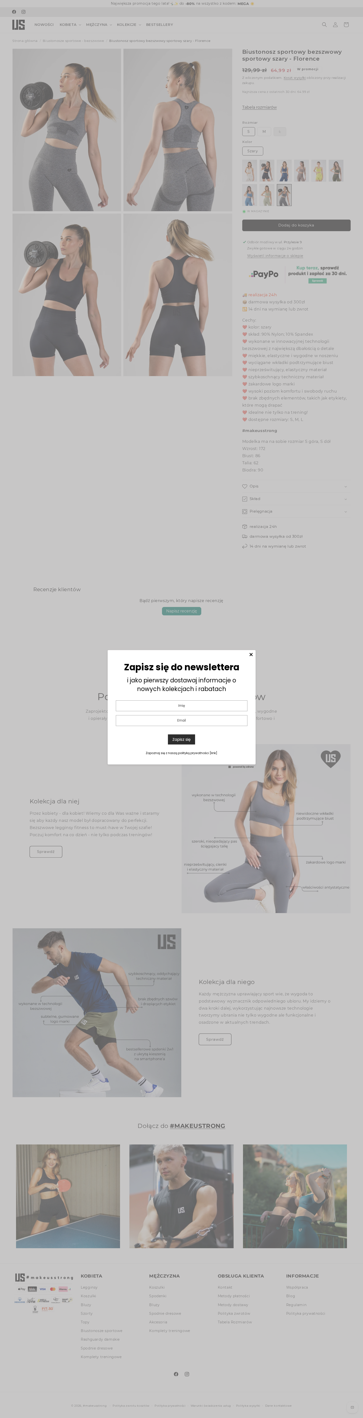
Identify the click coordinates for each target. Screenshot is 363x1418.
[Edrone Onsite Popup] (181, 709)
